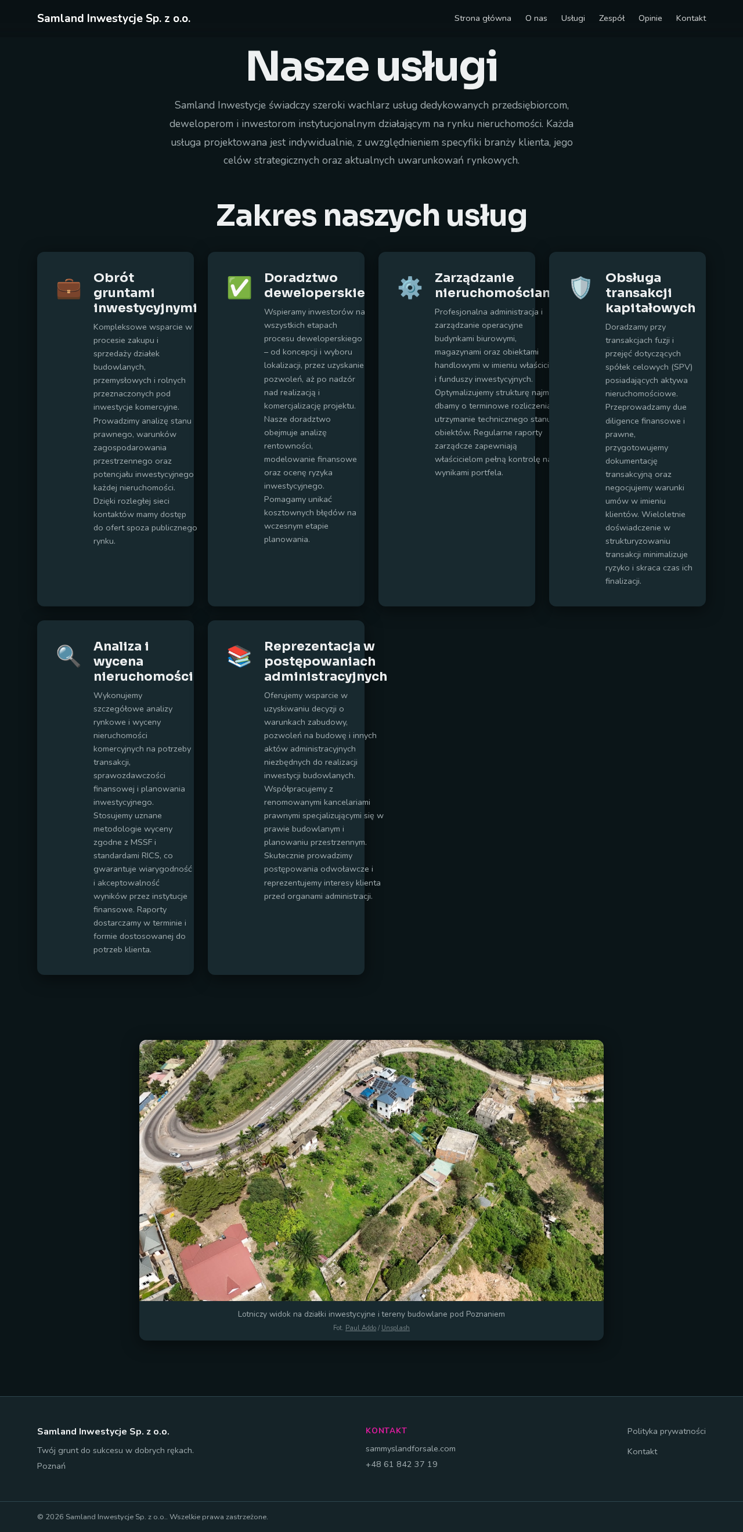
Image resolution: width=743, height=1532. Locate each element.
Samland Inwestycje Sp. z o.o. (113, 18)
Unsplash (395, 1328)
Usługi (573, 18)
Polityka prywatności (666, 1431)
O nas (536, 18)
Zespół (612, 18)
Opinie (650, 18)
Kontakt (691, 18)
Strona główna (483, 18)
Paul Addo (360, 1328)
